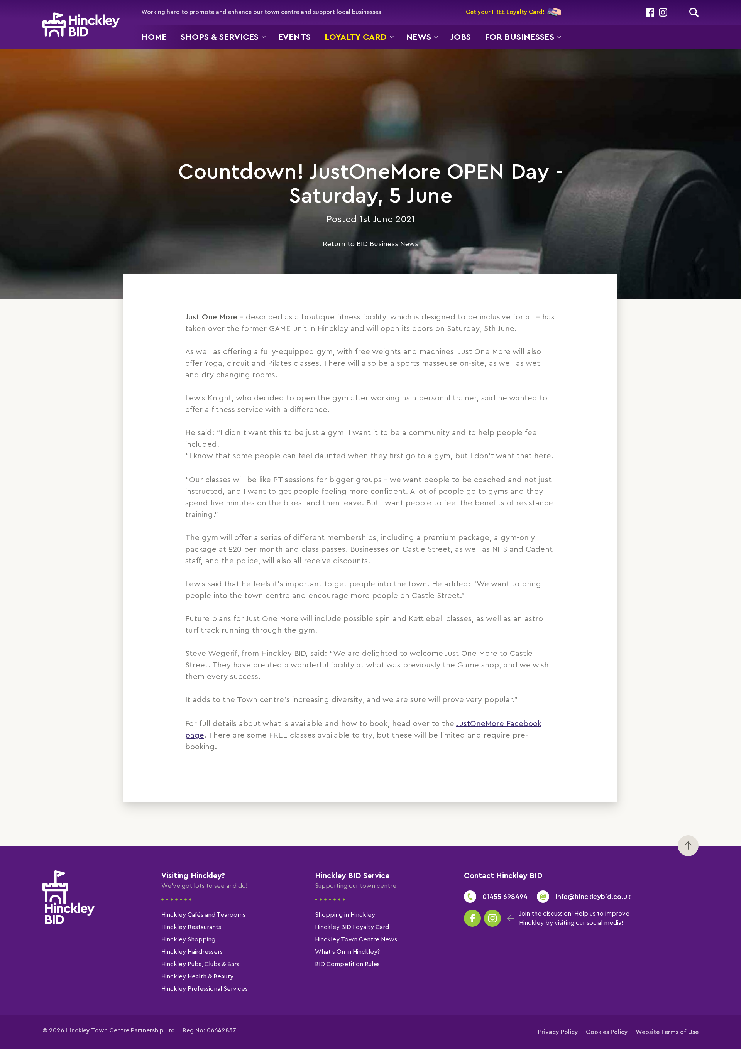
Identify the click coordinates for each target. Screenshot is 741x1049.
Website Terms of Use (667, 1032)
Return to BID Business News (370, 243)
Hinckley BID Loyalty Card (352, 927)
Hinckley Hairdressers (192, 952)
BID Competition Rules (347, 964)
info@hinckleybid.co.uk (593, 896)
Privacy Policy (558, 1032)
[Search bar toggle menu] (694, 12)
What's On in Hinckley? (347, 952)
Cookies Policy (607, 1032)
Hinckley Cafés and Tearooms (203, 915)
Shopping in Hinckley (345, 915)
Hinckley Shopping (188, 939)
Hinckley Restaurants (191, 927)
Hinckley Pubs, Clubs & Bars (200, 964)
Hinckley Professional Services (204, 989)
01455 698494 (505, 896)
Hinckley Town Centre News (356, 939)
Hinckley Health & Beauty (197, 976)
